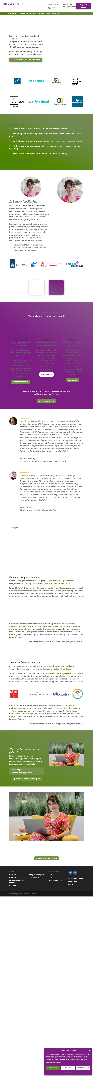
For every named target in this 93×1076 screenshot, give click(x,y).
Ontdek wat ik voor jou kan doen (25, 59)
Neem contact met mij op (53, 5)
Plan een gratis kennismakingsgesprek (21, 771)
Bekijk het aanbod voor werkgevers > (26, 65)
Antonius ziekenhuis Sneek (46, 626)
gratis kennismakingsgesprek (27, 779)
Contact (61, 13)
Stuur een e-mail (67, 4)
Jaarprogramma (20, 381)
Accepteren (53, 1068)
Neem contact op (46, 401)
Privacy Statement (75, 879)
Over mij (42, 13)
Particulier (31, 13)
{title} (74, 1072)
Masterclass (46, 374)
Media (54, 13)
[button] (89, 1050)
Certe (28, 626)
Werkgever (12, 13)
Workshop (72, 380)
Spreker (22, 13)
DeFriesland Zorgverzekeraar (62, 580)
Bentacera (41, 588)
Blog (48, 13)
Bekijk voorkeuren (83, 1068)
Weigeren (68, 1068)
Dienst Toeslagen (17, 580)
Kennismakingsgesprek (46, 858)
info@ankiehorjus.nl (71, 7)
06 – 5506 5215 (52, 8)
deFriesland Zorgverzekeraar (62, 588)
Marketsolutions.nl (30, 894)
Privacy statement (66, 1072)
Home (4, 13)
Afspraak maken (83, 6)
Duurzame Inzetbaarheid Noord (57, 583)
